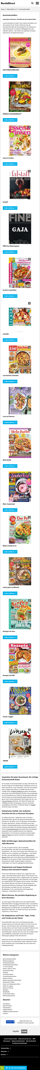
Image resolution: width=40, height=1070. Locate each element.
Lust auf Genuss (7, 801)
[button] (37, 3)
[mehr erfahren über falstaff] (20, 184)
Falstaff (33, 805)
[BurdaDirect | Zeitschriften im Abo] (8, 3)
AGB (34, 1039)
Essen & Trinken (6, 835)
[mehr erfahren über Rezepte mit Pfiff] (20, 658)
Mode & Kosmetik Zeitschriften (12, 980)
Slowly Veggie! (12, 879)
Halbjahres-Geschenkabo (10, 1011)
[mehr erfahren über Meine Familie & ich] (20, 529)
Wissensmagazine (8, 961)
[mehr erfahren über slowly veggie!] (20, 701)
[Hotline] (2, 1068)
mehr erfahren (9, 76)
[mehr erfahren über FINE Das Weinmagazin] (20, 229)
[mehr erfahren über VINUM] (20, 743)
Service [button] (3, 1054)
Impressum (6, 1041)
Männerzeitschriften (9, 995)
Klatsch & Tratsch (8, 988)
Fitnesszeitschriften (9, 963)
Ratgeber (5, 990)
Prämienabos (7, 1007)
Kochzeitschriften (24, 9)
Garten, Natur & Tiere (9, 968)
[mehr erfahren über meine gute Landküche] (20, 571)
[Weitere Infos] (29, 39)
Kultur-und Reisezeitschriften (11, 984)
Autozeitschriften (8, 974)
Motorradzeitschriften (9, 959)
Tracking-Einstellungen (19, 1043)
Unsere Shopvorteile (10, 1039)
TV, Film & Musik (8, 966)
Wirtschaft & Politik (8, 982)
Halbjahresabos (7, 1009)
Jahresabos (6, 1004)
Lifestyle (5, 972)
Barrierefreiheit (31, 1041)
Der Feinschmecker (13, 829)
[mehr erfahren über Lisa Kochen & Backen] (20, 359)
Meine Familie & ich (18, 791)
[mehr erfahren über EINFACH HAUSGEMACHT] (20, 96)
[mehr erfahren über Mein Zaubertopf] (20, 486)
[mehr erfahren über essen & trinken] (20, 140)
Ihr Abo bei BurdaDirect (17, 1068)
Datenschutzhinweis (18, 1041)
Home (2, 9)
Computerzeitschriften (9, 976)
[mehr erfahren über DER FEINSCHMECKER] (20, 52)
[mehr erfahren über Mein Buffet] (20, 443)
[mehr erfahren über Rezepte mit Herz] (20, 614)
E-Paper (5, 1013)
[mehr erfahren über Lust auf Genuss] (20, 400)
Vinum (17, 903)
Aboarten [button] (4, 1051)
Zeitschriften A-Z (12, 9)
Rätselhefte (6, 992)
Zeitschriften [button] (5, 1048)
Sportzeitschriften (8, 970)
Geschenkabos (7, 1005)
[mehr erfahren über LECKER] (20, 317)
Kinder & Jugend (8, 986)
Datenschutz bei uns (24, 1039)
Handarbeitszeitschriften (10, 965)
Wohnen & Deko (7, 978)
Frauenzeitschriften (9, 994)
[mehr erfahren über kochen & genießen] (20, 273)
